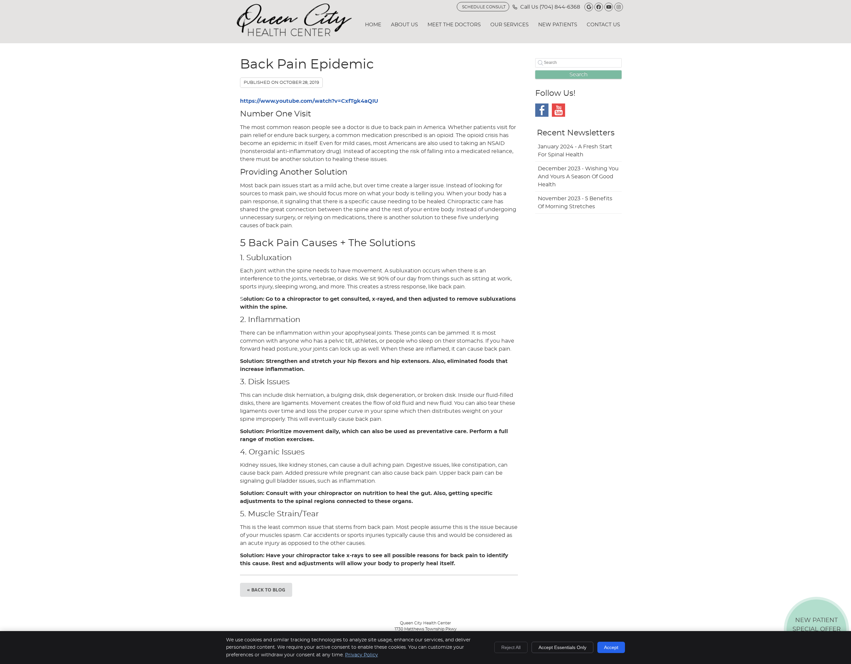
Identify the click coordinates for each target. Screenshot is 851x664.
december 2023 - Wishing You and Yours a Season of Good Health (578, 176)
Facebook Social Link (541, 110)
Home (373, 24)
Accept (611, 647)
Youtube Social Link (558, 110)
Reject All (511, 647)
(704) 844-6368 (560, 7)
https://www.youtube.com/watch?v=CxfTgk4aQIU (309, 101)
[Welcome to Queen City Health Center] (294, 34)
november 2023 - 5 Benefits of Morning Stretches (575, 202)
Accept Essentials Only (562, 647)
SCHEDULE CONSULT (484, 7)
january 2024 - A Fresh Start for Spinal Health (575, 150)
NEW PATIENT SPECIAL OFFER (816, 630)
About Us (404, 24)
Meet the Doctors (454, 24)
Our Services (509, 24)
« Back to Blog (266, 589)
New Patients (557, 24)
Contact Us (603, 24)
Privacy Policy (361, 655)
